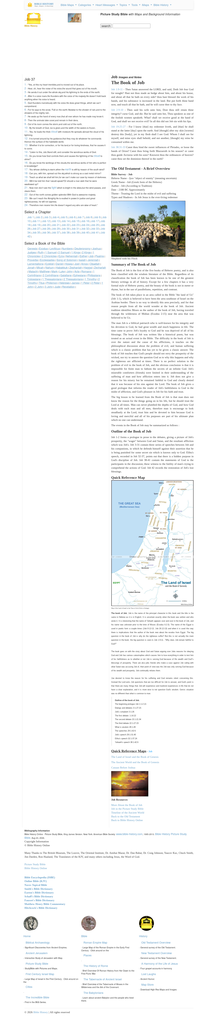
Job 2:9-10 (117, 109)
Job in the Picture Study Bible (127, 808)
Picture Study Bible (37, 963)
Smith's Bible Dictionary (38, 888)
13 (25, 145)
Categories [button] (85, 5)
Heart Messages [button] (106, 5)
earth (68, 169)
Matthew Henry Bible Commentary (44, 904)
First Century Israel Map (40, 974)
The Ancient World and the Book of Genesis (135, 762)
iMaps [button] (146, 5)
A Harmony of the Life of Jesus (159, 963)
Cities (29, 987)
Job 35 (36, 232)
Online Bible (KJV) (35, 881)
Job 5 (64, 217)
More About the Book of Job (126, 805)
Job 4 (55, 217)
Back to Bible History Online (127, 820)
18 (25, 173)
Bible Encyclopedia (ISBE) (39, 877)
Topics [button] (123, 5)
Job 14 (66, 221)
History (143, 936)
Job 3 (47, 217)
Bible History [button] (161, 5)
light (54, 187)
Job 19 (36, 225)
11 (25, 131)
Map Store (147, 984)
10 (25, 127)
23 (25, 198)
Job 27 (36, 228)
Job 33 (95, 228)
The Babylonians (93, 993)
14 (25, 152)
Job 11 (36, 221)
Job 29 (56, 228)
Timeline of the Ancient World (127, 812)
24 (25, 205)
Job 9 (97, 217)
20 (25, 181)
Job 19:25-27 (119, 126)
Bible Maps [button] (68, 5)
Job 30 (66, 228)
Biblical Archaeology (38, 942)
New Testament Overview (156, 953)
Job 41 (95, 232)
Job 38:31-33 (118, 147)
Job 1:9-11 (117, 89)
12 (25, 138)
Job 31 (75, 228)
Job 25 (95, 225)
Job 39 (75, 232)
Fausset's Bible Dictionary (39, 900)
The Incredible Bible (37, 997)
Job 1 (30, 217)
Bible (84, 936)
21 (25, 187)
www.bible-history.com (129, 834)
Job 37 (56, 232)
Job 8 (89, 217)
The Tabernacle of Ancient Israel (102, 979)
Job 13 (56, 221)
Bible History (40, 1012)
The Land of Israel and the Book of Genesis (135, 756)
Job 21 (56, 225)
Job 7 (80, 217)
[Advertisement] (109, 50)
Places (87, 955)
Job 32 (85, 228)
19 (25, 177)
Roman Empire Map (95, 942)
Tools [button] (134, 5)
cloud (54, 131)
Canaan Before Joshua (123, 767)
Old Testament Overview (156, 942)
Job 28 (46, 228)
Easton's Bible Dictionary (39, 892)
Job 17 (95, 221)
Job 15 (75, 221)
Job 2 (39, 217)
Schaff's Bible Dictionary (38, 896)
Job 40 (85, 232)
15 (25, 156)
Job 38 (66, 232)
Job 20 (46, 225)
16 (25, 162)
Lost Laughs (148, 974)
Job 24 (85, 225)
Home (27, 936)
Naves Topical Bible (35, 884)
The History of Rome (95, 966)
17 (25, 169)
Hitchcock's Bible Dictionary (40, 907)
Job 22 (66, 225)
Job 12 (46, 221)
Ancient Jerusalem (37, 953)
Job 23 (75, 225)
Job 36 (46, 232)
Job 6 (72, 217)
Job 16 (85, 221)
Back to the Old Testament (125, 816)
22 (25, 194)
